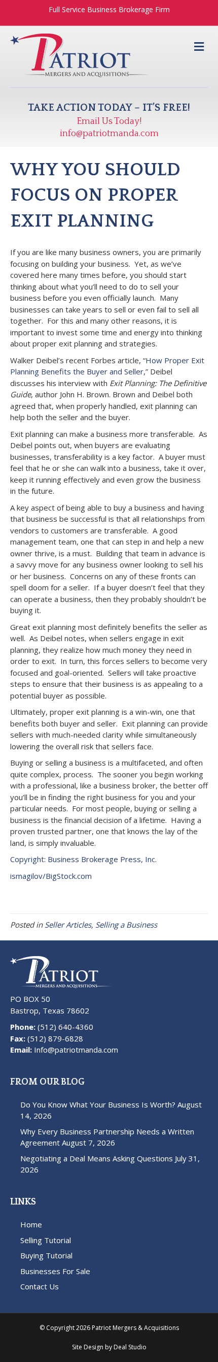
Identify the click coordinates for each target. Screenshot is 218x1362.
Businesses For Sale (55, 1271)
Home (31, 1224)
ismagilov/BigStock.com (51, 876)
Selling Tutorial (45, 1240)
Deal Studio (130, 1347)
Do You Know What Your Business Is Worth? (97, 1104)
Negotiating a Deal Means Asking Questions (96, 1158)
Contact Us (39, 1286)
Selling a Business (126, 925)
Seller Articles (68, 925)
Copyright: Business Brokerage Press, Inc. (83, 859)
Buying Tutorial (46, 1255)
